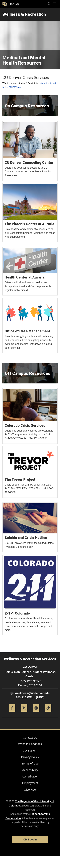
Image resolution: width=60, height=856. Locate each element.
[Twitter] (24, 712)
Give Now (30, 789)
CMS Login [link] (30, 839)
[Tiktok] (48, 712)
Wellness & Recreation (24, 14)
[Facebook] (12, 712)
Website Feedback (30, 744)
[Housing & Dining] (30, 151)
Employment (30, 783)
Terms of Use (30, 763)
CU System (30, 750)
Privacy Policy (30, 757)
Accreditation (30, 776)
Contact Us (30, 737)
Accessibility (30, 770)
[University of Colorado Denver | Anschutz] (10, 4)
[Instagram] (36, 712)
